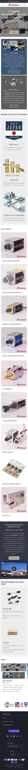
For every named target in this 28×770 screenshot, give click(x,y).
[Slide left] (10, 699)
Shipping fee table (7, 725)
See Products (13, 106)
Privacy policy (10, 766)
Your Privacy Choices (8, 721)
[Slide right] (17, 699)
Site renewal (7, 681)
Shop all (14, 32)
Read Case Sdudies (13, 71)
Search (4, 718)
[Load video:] (14, 569)
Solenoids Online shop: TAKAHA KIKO (15, 765)
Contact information (18, 766)
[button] (3, 4)
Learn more (14, 558)
